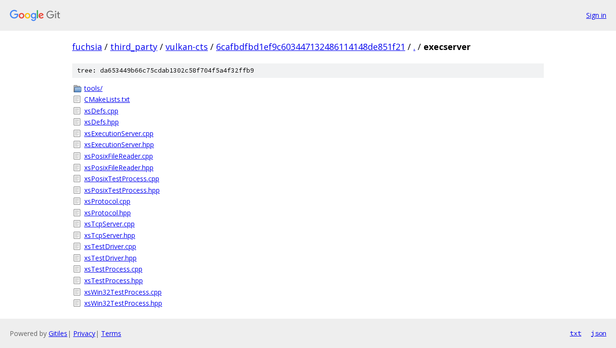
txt (575, 333)
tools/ (93, 88)
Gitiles (58, 333)
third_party (133, 46)
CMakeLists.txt (107, 99)
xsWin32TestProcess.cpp (123, 292)
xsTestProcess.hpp (113, 280)
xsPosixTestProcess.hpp (122, 190)
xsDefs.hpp (101, 121)
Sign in (596, 15)
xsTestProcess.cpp (113, 268)
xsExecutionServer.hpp (119, 144)
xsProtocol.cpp (107, 201)
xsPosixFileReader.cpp (118, 156)
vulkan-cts (187, 46)
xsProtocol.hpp (107, 212)
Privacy (84, 333)
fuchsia (87, 46)
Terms (111, 333)
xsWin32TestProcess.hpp (123, 303)
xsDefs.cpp (101, 110)
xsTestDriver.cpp (110, 246)
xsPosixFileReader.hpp (119, 167)
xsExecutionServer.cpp (119, 133)
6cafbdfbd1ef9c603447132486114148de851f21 (310, 46)
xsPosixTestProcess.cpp (121, 178)
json (598, 333)
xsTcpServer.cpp (109, 223)
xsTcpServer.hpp (109, 235)
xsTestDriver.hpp (110, 257)
